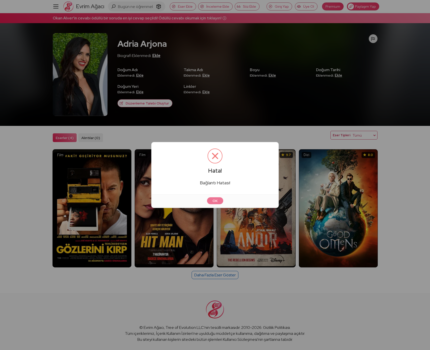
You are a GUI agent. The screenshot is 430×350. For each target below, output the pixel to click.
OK (215, 201)
